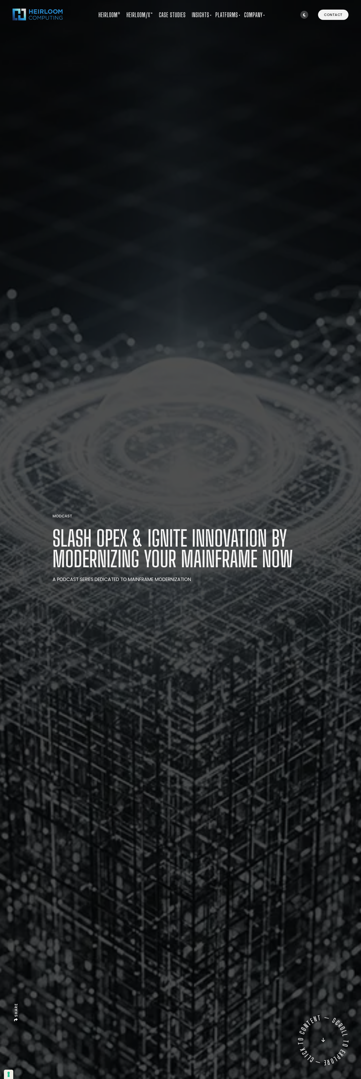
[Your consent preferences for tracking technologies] (8, 1074)
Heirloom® (109, 14)
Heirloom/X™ (139, 14)
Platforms (226, 14)
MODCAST (62, 516)
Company (253, 14)
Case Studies (172, 14)
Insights (200, 14)
